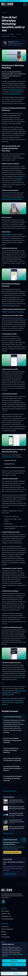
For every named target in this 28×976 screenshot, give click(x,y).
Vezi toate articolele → (9, 833)
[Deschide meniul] (25, 4)
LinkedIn (4, 693)
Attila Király (16, 42)
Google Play (11, 312)
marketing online (6, 457)
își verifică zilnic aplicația (14, 94)
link (20, 677)
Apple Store (21, 312)
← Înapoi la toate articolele (9, 791)
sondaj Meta (19, 178)
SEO (10, 695)
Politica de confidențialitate (17, 973)
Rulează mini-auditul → (11, 874)
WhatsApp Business (7, 234)
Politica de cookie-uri (6, 973)
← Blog (4, 12)
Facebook (17, 690)
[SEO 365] (7, 4)
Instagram (23, 690)
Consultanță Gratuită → (14, 1)
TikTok (9, 693)
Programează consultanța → (12, 852)
